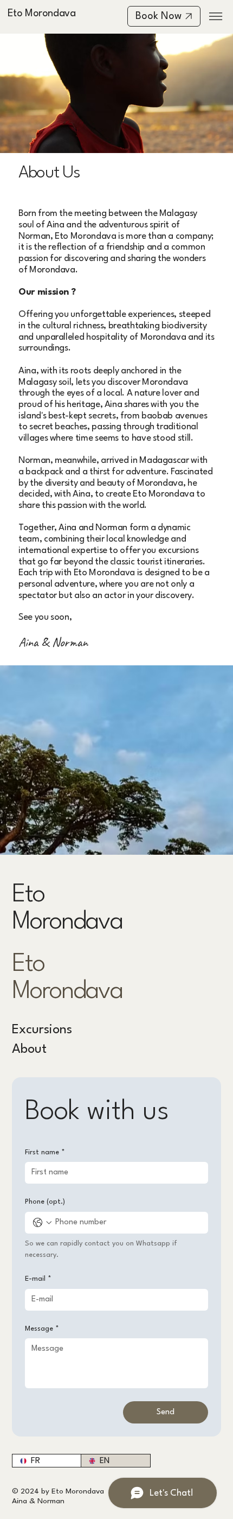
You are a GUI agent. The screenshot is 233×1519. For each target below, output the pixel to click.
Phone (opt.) (45, 1201)
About (29, 1049)
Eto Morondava (42, 13)
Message (42, 1328)
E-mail (38, 1278)
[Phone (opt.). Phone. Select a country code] (42, 1222)
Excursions (42, 1030)
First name (45, 1152)
